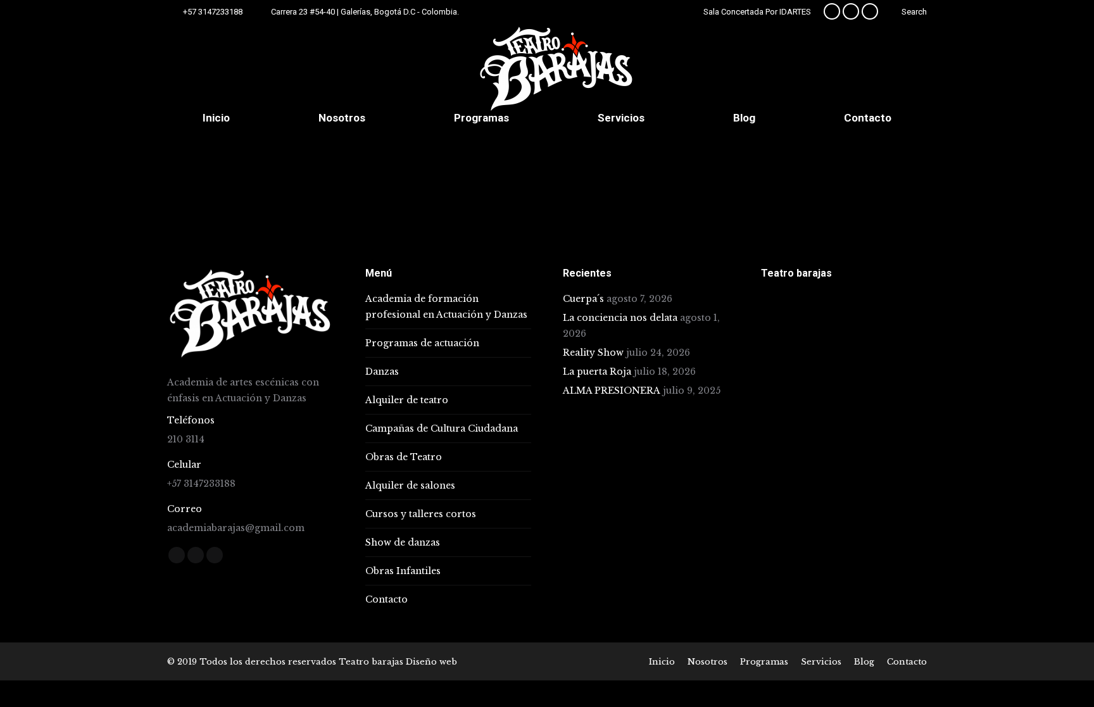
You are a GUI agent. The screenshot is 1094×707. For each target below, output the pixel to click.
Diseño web (431, 661)
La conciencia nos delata (620, 317)
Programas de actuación (422, 343)
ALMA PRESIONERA (611, 390)
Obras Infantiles (403, 571)
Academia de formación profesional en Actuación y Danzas (446, 306)
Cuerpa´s (583, 298)
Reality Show (593, 352)
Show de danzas (402, 542)
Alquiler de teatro (406, 400)
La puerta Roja (597, 371)
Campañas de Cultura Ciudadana (441, 428)
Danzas (382, 371)
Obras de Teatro (403, 457)
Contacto (386, 599)
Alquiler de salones (410, 485)
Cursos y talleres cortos (420, 514)
